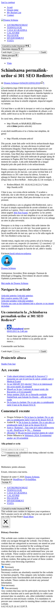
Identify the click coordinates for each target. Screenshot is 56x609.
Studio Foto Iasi (8, 364)
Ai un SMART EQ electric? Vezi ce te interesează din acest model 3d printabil (29, 385)
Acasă (9, 7)
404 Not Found (21, 212)
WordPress (18, 479)
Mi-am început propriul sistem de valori (35, 433)
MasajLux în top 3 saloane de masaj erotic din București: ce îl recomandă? (27, 390)
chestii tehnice (15, 253)
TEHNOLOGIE (14, 27)
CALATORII (13, 33)
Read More (28, 516)
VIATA (10, 40)
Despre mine (12, 10)
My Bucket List (14, 12)
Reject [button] (20, 516)
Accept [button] (13, 516)
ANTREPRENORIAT (17, 25)
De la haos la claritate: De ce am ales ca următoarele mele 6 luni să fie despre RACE (30, 403)
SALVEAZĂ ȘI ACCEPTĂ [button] (14, 606)
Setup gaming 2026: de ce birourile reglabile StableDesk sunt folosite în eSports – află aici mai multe (29, 397)
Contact (10, 15)
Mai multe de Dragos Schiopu (14, 283)
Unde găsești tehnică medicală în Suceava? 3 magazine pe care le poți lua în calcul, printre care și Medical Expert (30, 379)
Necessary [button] (5, 564)
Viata (9, 63)
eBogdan (11, 433)
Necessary (9, 567)
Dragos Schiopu (11, 83)
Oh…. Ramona (34, 430)
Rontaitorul (17, 328)
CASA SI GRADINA (17, 30)
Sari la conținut (8, 2)
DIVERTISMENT (15, 38)
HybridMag (30, 479)
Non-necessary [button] (8, 585)
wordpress (26, 253)
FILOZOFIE (13, 35)
